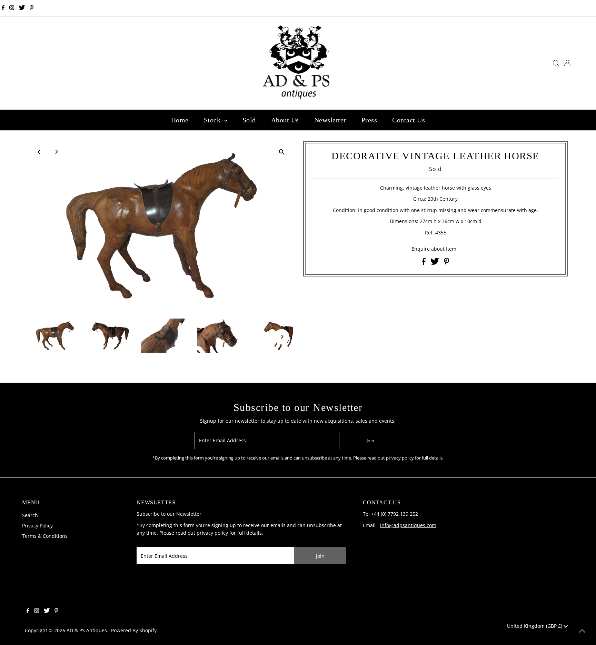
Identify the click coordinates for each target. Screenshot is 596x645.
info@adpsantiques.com (408, 525)
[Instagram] (12, 8)
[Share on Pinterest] (446, 263)
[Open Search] (556, 63)
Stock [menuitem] (213, 120)
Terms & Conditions (45, 536)
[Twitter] (22, 8)
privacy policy (212, 533)
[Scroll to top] (582, 631)
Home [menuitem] (180, 120)
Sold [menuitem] (249, 120)
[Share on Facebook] (424, 263)
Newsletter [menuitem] (330, 120)
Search (30, 515)
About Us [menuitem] (285, 120)
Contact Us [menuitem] (408, 120)
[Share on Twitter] (435, 263)
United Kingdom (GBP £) (535, 626)
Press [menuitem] (369, 120)
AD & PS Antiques (87, 630)
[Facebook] (3, 8)
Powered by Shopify (134, 630)
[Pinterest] (31, 8)
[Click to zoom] (281, 152)
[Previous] (39, 152)
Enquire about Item (433, 248)
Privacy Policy (37, 525)
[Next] (56, 152)
